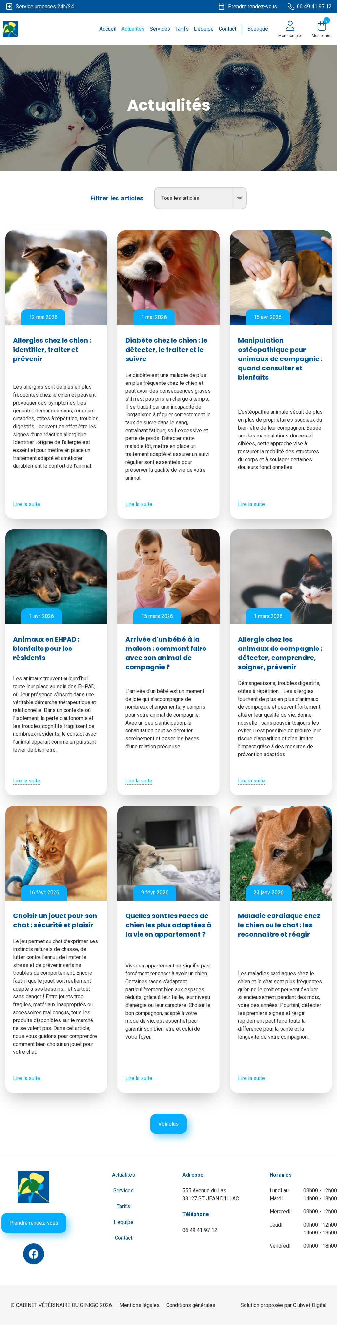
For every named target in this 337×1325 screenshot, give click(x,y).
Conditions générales (190, 1305)
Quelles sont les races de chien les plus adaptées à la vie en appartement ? (168, 925)
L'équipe (204, 29)
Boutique (257, 29)
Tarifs (182, 29)
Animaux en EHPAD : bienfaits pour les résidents (46, 648)
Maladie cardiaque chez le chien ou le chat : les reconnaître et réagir (279, 925)
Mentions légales (139, 1305)
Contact (227, 29)
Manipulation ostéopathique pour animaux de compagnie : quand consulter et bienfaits (280, 359)
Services (160, 29)
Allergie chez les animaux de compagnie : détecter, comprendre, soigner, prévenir (280, 653)
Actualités (132, 29)
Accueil (107, 29)
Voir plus (168, 1124)
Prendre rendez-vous (33, 1223)
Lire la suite (26, 504)
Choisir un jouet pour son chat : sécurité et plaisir (55, 920)
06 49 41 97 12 (199, 1230)
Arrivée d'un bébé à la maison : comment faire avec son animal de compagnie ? (165, 653)
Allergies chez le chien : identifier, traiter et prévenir (52, 349)
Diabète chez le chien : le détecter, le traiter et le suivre (166, 349)
